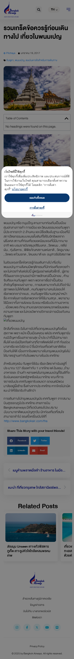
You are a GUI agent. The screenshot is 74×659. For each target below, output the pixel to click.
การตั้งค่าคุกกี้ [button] (37, 207)
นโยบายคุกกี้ (20, 189)
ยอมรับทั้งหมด (37, 197)
